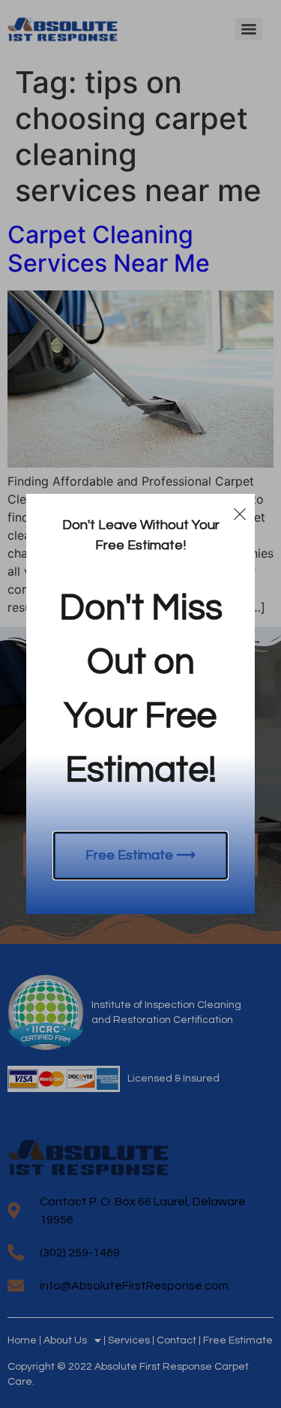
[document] (140, 704)
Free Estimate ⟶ (140, 855)
